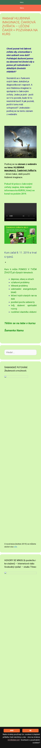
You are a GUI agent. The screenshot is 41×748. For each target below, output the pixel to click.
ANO (11, 730)
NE (30, 730)
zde (15, 547)
